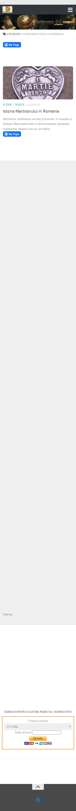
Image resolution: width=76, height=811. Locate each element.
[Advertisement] (38, 227)
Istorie (7, 104)
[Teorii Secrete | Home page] (9, 9)
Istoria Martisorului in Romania (31, 111)
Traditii (19, 104)
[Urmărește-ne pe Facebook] (38, 800)
